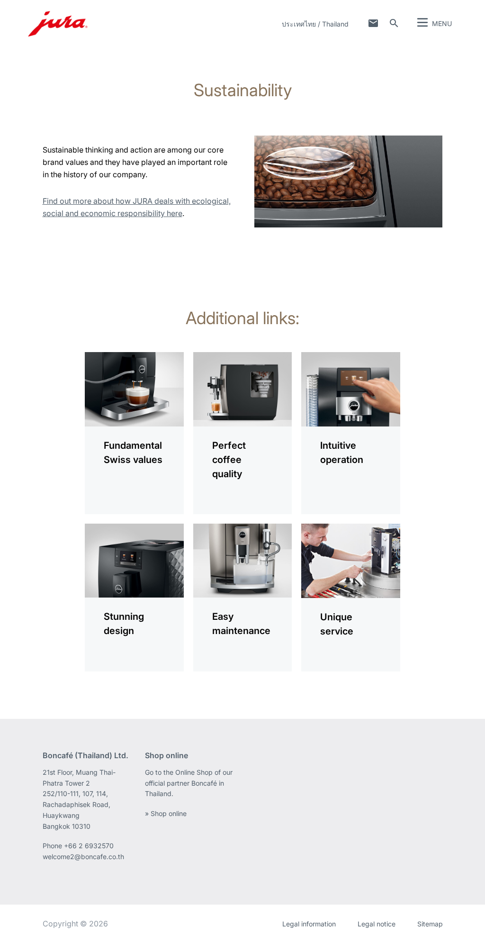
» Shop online (166, 813)
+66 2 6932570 (89, 846)
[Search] (394, 23)
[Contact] (373, 23)
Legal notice (376, 924)
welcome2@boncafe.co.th (83, 856)
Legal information (309, 924)
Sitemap (430, 924)
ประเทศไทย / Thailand (315, 24)
